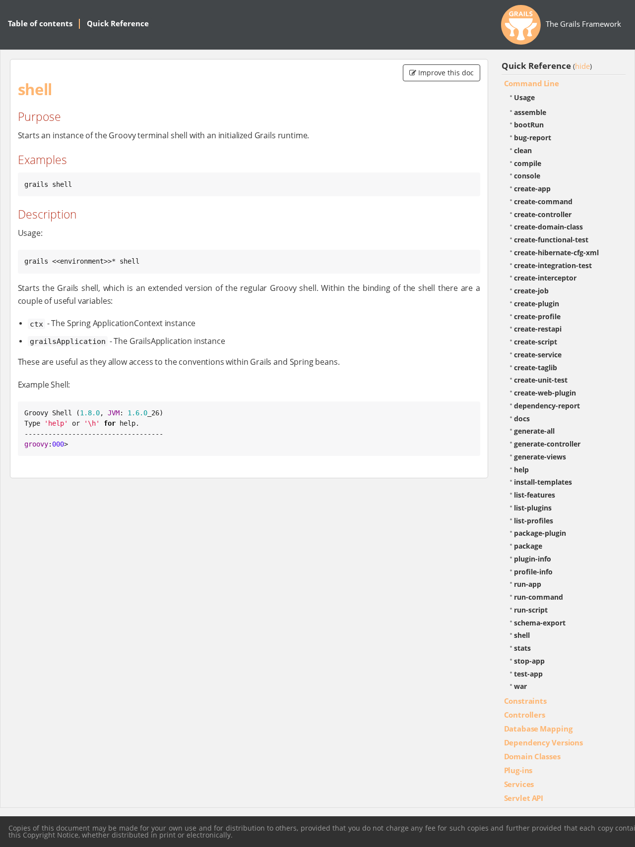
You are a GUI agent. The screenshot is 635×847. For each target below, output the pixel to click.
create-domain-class (548, 226)
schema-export (540, 622)
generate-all (534, 431)
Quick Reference (118, 23)
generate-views (540, 456)
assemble (530, 112)
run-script (531, 610)
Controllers (524, 715)
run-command (538, 597)
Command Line (531, 83)
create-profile (537, 316)
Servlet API (524, 798)
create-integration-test (553, 265)
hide (582, 66)
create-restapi (538, 329)
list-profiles (533, 520)
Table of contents (40, 23)
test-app (528, 673)
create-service (538, 354)
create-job (531, 290)
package (528, 546)
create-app (532, 188)
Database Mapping (538, 729)
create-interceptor (545, 277)
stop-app (529, 661)
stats (522, 648)
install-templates (543, 482)
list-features (534, 495)
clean (523, 150)
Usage (524, 97)
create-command (543, 201)
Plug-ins (518, 770)
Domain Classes (532, 756)
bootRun (529, 124)
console (527, 175)
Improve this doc (445, 72)
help (521, 469)
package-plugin (540, 533)
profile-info (533, 571)
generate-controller (547, 444)
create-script (535, 341)
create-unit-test (541, 380)
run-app (527, 584)
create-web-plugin (545, 392)
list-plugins (533, 507)
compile (527, 163)
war (520, 686)
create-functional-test (551, 239)
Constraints (525, 701)
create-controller (543, 214)
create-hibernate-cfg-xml (556, 252)
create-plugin (536, 303)
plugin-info (532, 559)
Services (519, 784)
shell (522, 635)
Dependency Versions (543, 742)
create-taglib (535, 367)
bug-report (532, 137)
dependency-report (547, 405)
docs (522, 418)
